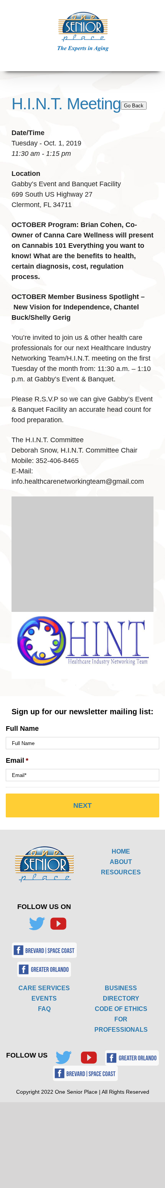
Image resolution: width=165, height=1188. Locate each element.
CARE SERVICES (44, 988)
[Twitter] (37, 923)
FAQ (44, 1009)
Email (17, 760)
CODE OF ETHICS (121, 1009)
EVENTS (44, 998)
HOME (121, 851)
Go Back (134, 106)
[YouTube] (58, 923)
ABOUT (121, 862)
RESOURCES (121, 872)
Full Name (22, 728)
